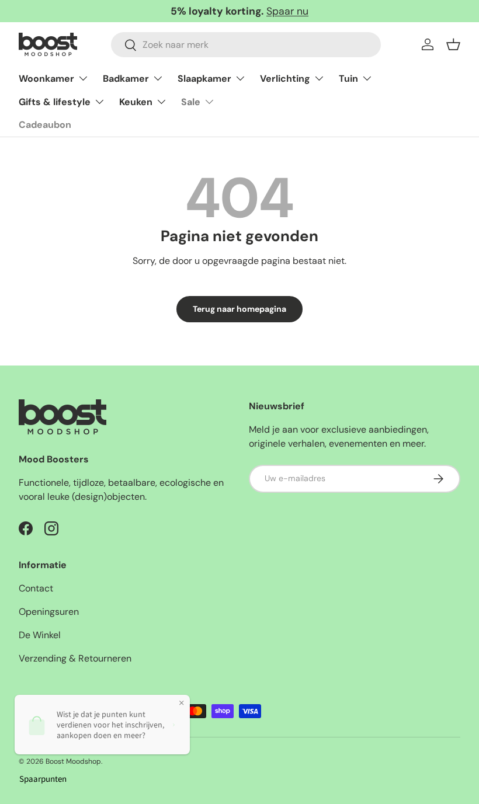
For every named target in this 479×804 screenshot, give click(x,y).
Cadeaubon (45, 125)
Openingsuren (49, 611)
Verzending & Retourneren (75, 658)
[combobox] (246, 44)
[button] (453, 44)
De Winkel (40, 635)
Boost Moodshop (73, 761)
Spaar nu (287, 11)
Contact (36, 588)
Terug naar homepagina (239, 309)
